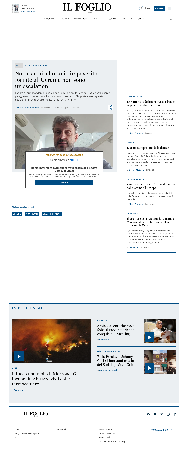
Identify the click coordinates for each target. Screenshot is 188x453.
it (169, 8)
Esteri (19, 66)
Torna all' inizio (160, 430)
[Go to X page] (161, 414)
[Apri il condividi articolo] (110, 107)
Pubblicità (61, 429)
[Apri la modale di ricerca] (171, 19)
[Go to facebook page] (148, 414)
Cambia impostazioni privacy (112, 441)
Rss (17, 437)
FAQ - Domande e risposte (27, 433)
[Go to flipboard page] (175, 414)
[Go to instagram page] (168, 414)
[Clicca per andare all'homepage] (36, 414)
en (174, 8)
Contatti (18, 429)
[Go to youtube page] (155, 414)
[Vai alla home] (87, 8)
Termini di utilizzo (107, 433)
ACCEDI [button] (73, 160)
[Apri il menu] (17, 19)
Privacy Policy (105, 429)
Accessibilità (104, 437)
